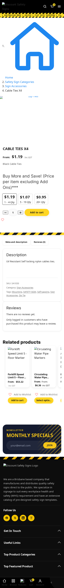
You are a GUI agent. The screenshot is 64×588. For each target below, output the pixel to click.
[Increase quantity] (20, 212)
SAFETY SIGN (29, 291)
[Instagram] (31, 518)
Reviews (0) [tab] (39, 242)
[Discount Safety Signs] (15, 6)
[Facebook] (6, 518)
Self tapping (43, 291)
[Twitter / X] (15, 518)
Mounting (17, 291)
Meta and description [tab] (16, 242)
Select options (44, 400)
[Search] (45, 6)
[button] (20, 394)
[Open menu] (59, 6)
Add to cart (37, 212)
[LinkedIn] (23, 518)
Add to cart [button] (17, 400)
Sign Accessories (16, 86)
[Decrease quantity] (5, 212)
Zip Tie (22, 295)
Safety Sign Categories (19, 82)
